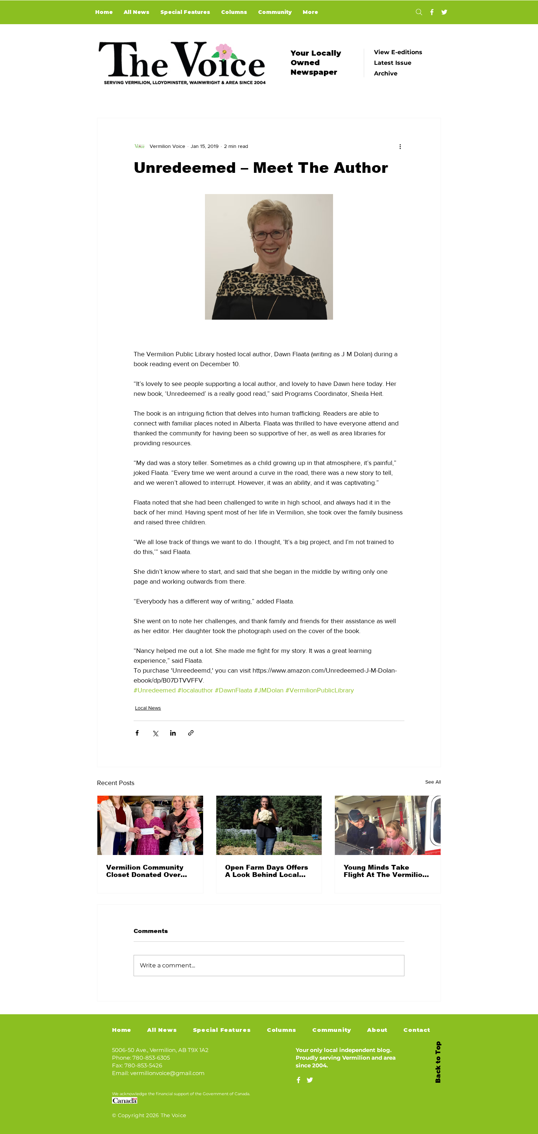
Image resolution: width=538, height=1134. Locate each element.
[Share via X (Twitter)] (155, 732)
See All (433, 782)
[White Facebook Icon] (298, 1080)
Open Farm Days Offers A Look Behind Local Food (266, 871)
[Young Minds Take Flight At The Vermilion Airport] (388, 825)
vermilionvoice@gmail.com (167, 1073)
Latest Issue (392, 62)
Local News (148, 708)
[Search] (419, 12)
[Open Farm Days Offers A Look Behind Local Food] (269, 825)
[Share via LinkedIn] (172, 732)
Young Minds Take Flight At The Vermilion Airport (385, 871)
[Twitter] (444, 12)
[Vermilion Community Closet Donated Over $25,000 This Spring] (150, 825)
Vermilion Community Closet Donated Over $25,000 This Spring (144, 871)
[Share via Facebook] (137, 732)
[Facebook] (432, 12)
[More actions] (400, 146)
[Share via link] (190, 732)
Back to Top (438, 1062)
